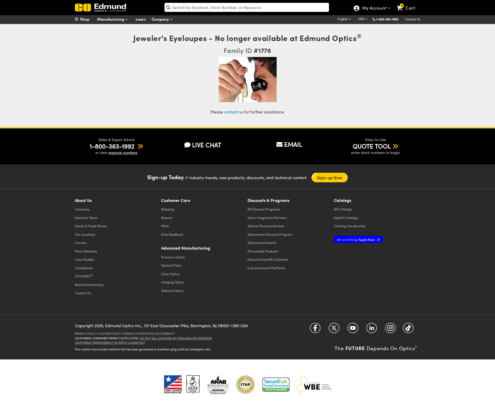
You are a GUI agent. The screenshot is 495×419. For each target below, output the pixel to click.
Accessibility (165, 333)
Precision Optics (173, 257)
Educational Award (262, 242)
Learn (141, 19)
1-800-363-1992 (387, 19)
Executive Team (86, 217)
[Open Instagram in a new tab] (390, 329)
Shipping (167, 209)
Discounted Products (263, 251)
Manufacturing (111, 19)
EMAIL (293, 144)
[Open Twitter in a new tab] (334, 329)
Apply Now (356, 239)
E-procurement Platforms (266, 268)
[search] (246, 7)
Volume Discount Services (266, 226)
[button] (389, 19)
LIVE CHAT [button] (206, 145)
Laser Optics (170, 274)
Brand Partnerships (89, 284)
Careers (81, 242)
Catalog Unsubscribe (349, 226)
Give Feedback (172, 234)
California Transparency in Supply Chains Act (110, 342)
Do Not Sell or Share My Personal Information (176, 338)
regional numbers (122, 152)
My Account (374, 8)
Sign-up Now (329, 177)
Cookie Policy (110, 333)
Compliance (84, 268)
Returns (166, 217)
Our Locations (85, 234)
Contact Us (412, 19)
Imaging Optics (172, 282)
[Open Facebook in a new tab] (315, 329)
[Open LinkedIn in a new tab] (372, 329)
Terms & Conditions (138, 333)
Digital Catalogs (346, 217)
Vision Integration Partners (267, 217)
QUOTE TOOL (372, 146)
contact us (233, 111)
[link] (408, 3)
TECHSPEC (84, 276)
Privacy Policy (86, 333)
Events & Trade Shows (91, 226)
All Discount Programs (264, 209)
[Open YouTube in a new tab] (353, 329)
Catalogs (343, 209)
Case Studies (84, 259)
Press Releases (86, 251)
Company (161, 19)
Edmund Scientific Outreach (268, 259)
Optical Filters (171, 265)
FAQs (165, 226)
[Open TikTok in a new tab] (408, 329)
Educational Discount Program (270, 234)
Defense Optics (172, 290)
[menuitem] (88, 19)
